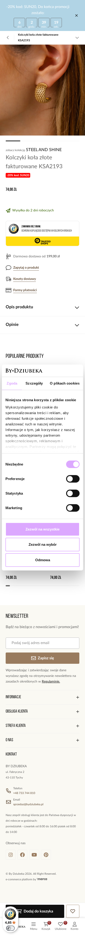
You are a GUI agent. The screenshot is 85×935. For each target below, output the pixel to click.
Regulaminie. (51, 681)
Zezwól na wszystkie (43, 529)
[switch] (73, 479)
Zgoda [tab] (12, 383)
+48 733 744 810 (24, 793)
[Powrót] (8, 37)
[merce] (42, 879)
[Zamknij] (76, 15)
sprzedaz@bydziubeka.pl (28, 804)
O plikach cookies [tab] (65, 383)
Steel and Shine (44, 150)
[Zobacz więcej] (77, 37)
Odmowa (42, 560)
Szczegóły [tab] (34, 383)
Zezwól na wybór (43, 544)
